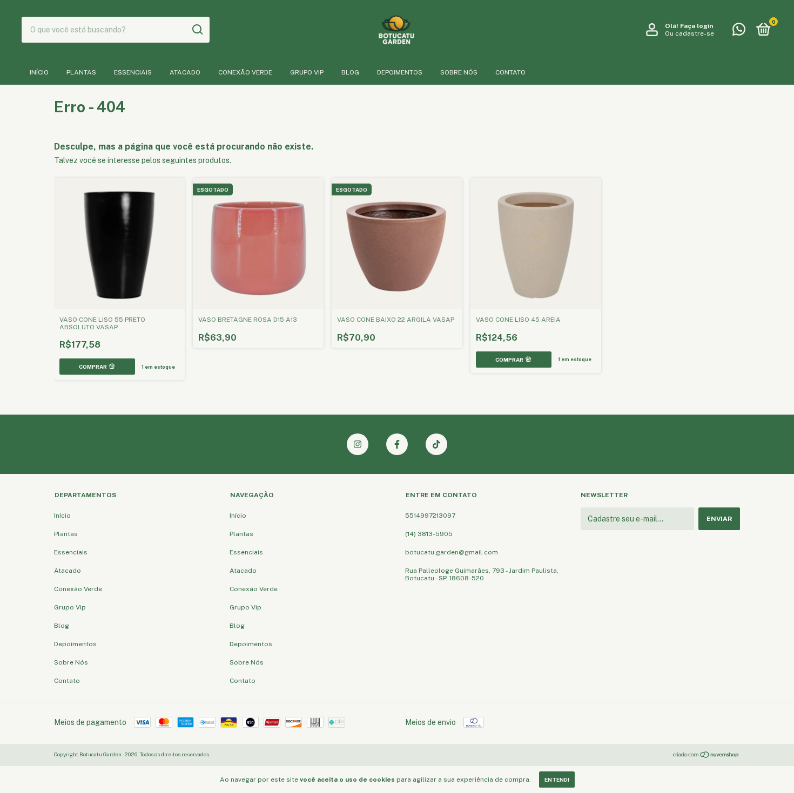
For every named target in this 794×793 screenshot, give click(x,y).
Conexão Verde (245, 72)
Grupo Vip (307, 72)
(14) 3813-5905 (429, 534)
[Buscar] (197, 29)
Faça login (696, 26)
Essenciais (133, 72)
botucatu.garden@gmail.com (451, 552)
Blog (350, 72)
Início (39, 72)
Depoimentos (399, 72)
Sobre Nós (458, 72)
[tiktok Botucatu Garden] (436, 444)
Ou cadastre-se (689, 33)
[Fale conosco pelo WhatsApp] (739, 32)
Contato (510, 72)
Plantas (81, 72)
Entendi (556, 779)
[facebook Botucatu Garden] (397, 444)
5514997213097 (430, 515)
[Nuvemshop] (706, 755)
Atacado (185, 72)
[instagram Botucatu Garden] (357, 444)
